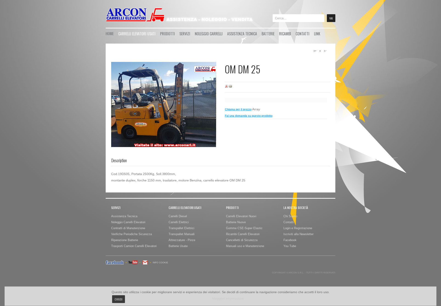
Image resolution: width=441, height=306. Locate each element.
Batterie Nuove (236, 222)
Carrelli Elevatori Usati (136, 33)
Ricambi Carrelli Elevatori (243, 234)
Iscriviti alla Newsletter (298, 234)
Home (110, 33)
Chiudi (118, 299)
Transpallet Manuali (182, 234)
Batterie (268, 33)
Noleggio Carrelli (209, 33)
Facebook (290, 240)
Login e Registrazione (297, 228)
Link (317, 33)
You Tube (289, 246)
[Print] (230, 87)
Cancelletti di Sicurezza (241, 240)
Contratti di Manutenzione (128, 228)
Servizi (184, 33)
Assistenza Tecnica (242, 33)
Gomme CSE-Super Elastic (244, 228)
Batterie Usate (178, 246)
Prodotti (167, 33)
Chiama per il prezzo (238, 109)
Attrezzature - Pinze (182, 240)
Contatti (302, 33)
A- (325, 51)
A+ (314, 51)
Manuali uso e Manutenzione (245, 246)
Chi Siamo (290, 216)
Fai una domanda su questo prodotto (248, 115)
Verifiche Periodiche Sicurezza (131, 234)
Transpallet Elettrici (181, 228)
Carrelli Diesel (178, 216)
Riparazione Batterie (124, 240)
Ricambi (285, 33)
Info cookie (160, 262)
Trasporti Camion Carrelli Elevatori (134, 246)
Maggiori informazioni (227, 298)
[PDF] (227, 87)
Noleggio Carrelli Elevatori (128, 222)
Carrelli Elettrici (179, 222)
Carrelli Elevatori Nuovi (241, 216)
